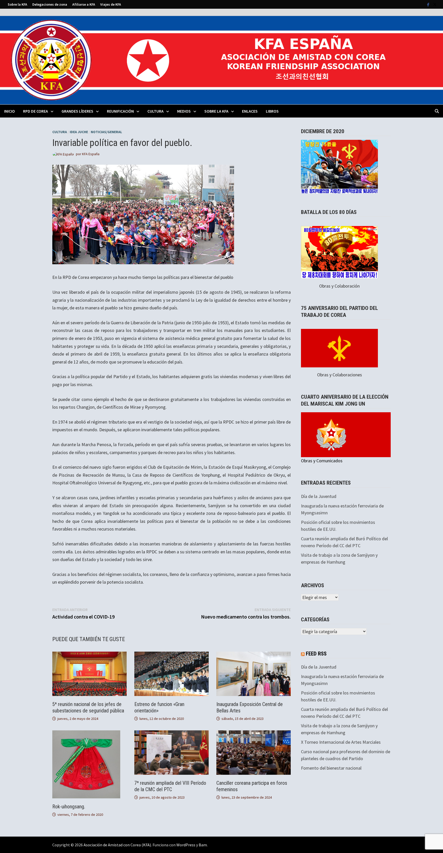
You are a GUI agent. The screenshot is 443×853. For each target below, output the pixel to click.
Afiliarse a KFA (83, 4)
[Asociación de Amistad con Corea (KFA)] (221, 60)
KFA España (90, 154)
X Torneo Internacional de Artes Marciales (341, 742)
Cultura (155, 111)
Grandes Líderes (77, 111)
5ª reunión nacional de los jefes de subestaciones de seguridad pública (88, 707)
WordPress (185, 844)
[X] (435, 4)
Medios (184, 111)
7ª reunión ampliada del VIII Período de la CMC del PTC (170, 786)
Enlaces (250, 111)
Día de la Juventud (318, 496)
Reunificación (120, 111)
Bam (203, 844)
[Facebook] (429, 4)
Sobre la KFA (17, 4)
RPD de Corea (35, 111)
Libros (272, 111)
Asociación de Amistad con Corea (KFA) (117, 844)
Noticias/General (106, 132)
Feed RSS (316, 654)
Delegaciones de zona (49, 4)
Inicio (9, 111)
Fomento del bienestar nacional (331, 768)
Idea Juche (79, 132)
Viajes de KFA (110, 4)
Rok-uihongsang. (68, 806)
